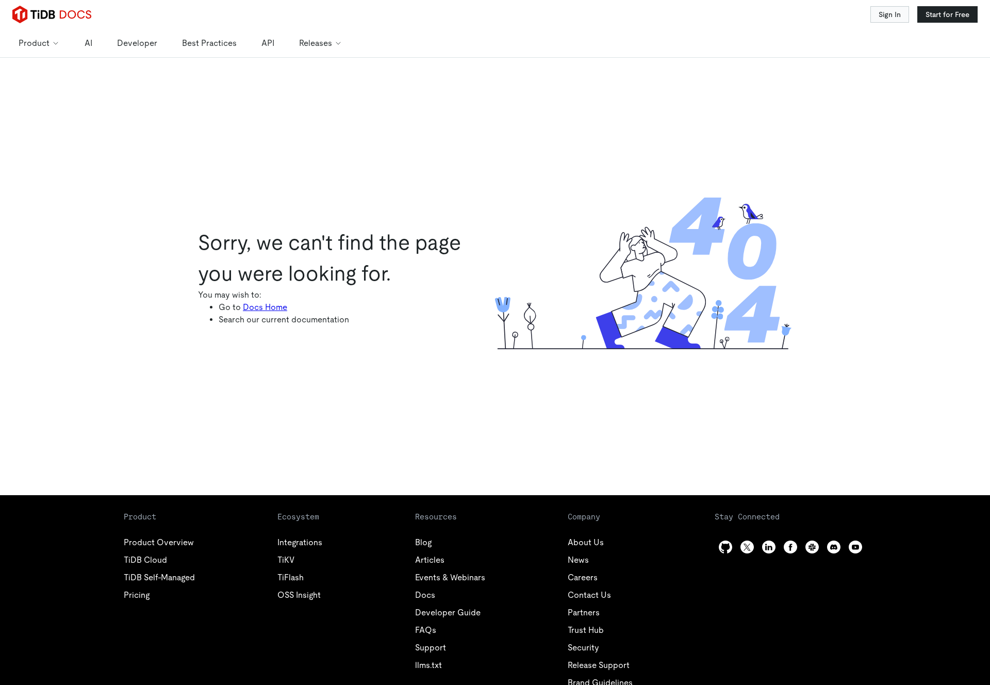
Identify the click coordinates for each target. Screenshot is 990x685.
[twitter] (747, 547)
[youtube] (855, 547)
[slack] (812, 547)
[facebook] (790, 547)
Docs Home (265, 307)
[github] (725, 547)
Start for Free (947, 14)
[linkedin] (769, 547)
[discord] (834, 547)
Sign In (890, 14)
